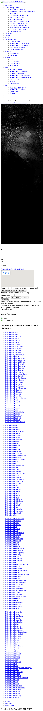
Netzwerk (13, 93)
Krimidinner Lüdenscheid (14, 551)
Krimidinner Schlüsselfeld (14, 628)
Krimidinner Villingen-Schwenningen (18, 668)
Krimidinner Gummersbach (14, 481)
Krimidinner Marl (11, 562)
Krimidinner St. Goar (12, 652)
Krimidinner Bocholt (12, 406)
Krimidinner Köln (11, 531)
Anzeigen (5, 299)
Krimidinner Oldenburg (13, 594)
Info (6, 67)
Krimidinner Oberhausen (14, 588)
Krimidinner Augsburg (13, 352)
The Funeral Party (16, 31)
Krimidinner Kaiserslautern (14, 519)
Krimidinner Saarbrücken (14, 622)
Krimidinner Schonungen (14, 630)
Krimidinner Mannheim (13, 560)
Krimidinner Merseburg (13, 568)
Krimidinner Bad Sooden (14, 382)
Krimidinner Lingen (12, 545)
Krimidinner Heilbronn (13, 503)
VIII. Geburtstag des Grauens (20, 27)
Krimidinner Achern (12, 338)
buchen (17, 103)
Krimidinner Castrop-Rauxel (15, 422)
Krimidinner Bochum (12, 408)
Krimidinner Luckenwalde (14, 549)
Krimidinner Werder (12, 680)
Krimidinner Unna (11, 666)
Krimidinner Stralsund (13, 654)
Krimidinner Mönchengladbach (16, 570)
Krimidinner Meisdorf (13, 566)
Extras (7, 57)
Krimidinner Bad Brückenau (15, 360)
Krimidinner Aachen (12, 332)
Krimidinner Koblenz (12, 529)
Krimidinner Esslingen (13, 449)
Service (7, 85)
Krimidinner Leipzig (12, 543)
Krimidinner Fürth (11, 463)
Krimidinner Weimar (12, 674)
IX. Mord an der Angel (18, 29)
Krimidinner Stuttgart (12, 656)
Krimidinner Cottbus (12, 427)
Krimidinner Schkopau (13, 626)
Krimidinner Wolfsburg (13, 690)
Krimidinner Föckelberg (13, 453)
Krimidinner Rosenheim (13, 612)
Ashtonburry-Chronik (12, 8)
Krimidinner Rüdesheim (13, 620)
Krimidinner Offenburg (13, 592)
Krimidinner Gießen (12, 469)
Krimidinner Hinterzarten (14, 511)
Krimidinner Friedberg (13, 457)
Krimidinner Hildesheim (13, 509)
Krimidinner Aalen (11, 334)
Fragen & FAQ (15, 79)
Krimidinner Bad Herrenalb (14, 364)
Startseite (8, 6)
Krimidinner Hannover (13, 495)
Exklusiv (8, 51)
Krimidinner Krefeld (12, 537)
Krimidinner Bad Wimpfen (14, 386)
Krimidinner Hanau (12, 493)
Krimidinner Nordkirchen (14, 584)
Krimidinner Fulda (11, 461)
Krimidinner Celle (11, 425)
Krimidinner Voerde (12, 670)
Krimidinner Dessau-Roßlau (15, 431)
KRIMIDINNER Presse (18, 89)
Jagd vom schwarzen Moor (19, 23)
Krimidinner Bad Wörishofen (15, 388)
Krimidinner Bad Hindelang (15, 366)
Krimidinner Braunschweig (14, 412)
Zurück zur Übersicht (18, 269)
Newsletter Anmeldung (18, 87)
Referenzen (14, 65)
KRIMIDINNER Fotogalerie (20, 75)
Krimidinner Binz (11, 404)
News (7, 37)
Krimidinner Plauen (12, 600)
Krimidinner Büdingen (13, 418)
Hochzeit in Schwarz (17, 19)
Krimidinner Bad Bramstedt (15, 358)
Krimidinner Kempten (13, 525)
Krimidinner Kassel (12, 523)
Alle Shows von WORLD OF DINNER (14, 290)
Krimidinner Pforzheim (13, 598)
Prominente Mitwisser (17, 47)
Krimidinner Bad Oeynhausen (15, 378)
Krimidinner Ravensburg (14, 602)
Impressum (9, 703)
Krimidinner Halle (11, 485)
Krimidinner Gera (11, 467)
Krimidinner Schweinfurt (14, 634)
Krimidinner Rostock (12, 614)
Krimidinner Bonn (11, 410)
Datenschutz (9, 705)
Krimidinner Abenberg (13, 336)
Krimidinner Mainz (12, 557)
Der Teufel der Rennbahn (18, 25)
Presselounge (14, 91)
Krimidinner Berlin (12, 400)
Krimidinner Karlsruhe (13, 521)
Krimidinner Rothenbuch (14, 616)
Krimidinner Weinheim (13, 676)
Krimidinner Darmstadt (13, 429)
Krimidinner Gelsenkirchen (14, 465)
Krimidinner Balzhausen (13, 392)
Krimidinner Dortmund (13, 435)
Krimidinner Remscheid (13, 604)
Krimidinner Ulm (11, 664)
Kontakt (12, 81)
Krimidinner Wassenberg (14, 672)
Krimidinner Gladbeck (13, 471)
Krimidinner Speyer (12, 650)
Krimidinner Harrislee (13, 497)
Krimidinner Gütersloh (13, 483)
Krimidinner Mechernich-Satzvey (17, 564)
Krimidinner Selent (12, 640)
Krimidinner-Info (16, 69)
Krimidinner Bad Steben (13, 384)
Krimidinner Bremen (12, 414)
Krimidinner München (13, 576)
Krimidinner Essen (11, 447)
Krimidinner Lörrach (12, 547)
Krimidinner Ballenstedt (13, 390)
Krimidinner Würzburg (13, 696)
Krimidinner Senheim (12, 642)
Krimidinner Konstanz (13, 535)
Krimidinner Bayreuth (13, 396)
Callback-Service (16, 83)
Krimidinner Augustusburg (14, 354)
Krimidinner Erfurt (11, 443)
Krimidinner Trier (11, 660)
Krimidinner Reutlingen (13, 606)
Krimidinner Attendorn (13, 350)
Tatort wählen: (6, 297)
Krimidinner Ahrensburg (13, 340)
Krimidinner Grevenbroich (14, 479)
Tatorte (7, 35)
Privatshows (14, 55)
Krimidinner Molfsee (12, 572)
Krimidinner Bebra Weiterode (15, 398)
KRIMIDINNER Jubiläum (19, 71)
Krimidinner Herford (12, 505)
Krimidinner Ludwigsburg (14, 553)
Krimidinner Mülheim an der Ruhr (17, 574)
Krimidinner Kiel (11, 527)
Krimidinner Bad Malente (14, 372)
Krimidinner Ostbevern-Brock (15, 596)
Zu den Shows (6, 269)
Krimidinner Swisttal (12, 658)
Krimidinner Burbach (12, 420)
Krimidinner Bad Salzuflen (14, 380)
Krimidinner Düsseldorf (13, 439)
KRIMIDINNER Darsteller (19, 43)
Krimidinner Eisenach (13, 441)
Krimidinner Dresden (12, 437)
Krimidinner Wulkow (12, 692)
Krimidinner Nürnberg (13, 586)
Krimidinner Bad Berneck (14, 356)
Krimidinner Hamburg (13, 489)
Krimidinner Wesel (11, 682)
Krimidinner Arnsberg (13, 344)
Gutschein (10, 103)
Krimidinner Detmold (12, 433)
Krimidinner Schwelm (13, 636)
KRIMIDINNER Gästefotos (20, 45)
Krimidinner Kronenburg (14, 539)
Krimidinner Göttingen (13, 477)
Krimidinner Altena (12, 342)
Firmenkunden (15, 63)
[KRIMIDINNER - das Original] (12, 2)
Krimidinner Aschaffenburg (14, 346)
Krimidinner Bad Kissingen (14, 370)
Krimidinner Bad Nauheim (14, 376)
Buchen (4, 103)
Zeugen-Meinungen (16, 49)
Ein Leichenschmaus (17, 17)
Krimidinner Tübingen (13, 662)
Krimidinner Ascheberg (13, 348)
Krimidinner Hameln (12, 491)
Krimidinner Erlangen (13, 445)
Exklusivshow (15, 61)
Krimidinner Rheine (12, 608)
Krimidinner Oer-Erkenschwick (16, 590)
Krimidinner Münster (12, 578)
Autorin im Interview (17, 73)
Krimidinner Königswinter (14, 533)
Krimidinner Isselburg (13, 487)
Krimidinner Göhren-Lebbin (15, 473)
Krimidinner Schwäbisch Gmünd (16, 632)
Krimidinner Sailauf (12, 624)
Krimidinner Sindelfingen (14, 646)
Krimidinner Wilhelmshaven (15, 688)
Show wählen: (6, 288)
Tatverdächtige (10, 39)
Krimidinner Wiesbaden (13, 686)
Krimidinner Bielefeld (13, 402)
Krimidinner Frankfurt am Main (16, 455)
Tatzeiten (8, 33)
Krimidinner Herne (12, 507)
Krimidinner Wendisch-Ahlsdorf (16, 678)
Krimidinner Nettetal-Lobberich (16, 580)
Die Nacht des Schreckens (19, 15)
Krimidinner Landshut (13, 541)
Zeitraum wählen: (7, 293)
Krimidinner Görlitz (12, 475)
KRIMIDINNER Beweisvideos (21, 77)
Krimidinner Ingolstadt (13, 513)
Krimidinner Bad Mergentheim (16, 374)
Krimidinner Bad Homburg (14, 368)
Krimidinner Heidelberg (13, 499)
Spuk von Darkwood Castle (19, 21)
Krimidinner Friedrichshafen (15, 459)
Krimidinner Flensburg (13, 451)
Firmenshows (14, 53)
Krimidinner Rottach (12, 618)
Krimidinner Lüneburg (13, 555)
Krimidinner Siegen (12, 644)
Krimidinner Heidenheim (14, 501)
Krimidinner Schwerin (13, 638)
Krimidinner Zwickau (12, 698)
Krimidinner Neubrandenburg (15, 582)
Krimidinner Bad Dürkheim (15, 362)
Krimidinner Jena (11, 515)
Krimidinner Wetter (12, 684)
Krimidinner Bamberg (13, 394)
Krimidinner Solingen (12, 648)
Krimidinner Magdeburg (13, 558)
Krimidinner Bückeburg (13, 416)
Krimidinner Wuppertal (13, 694)
